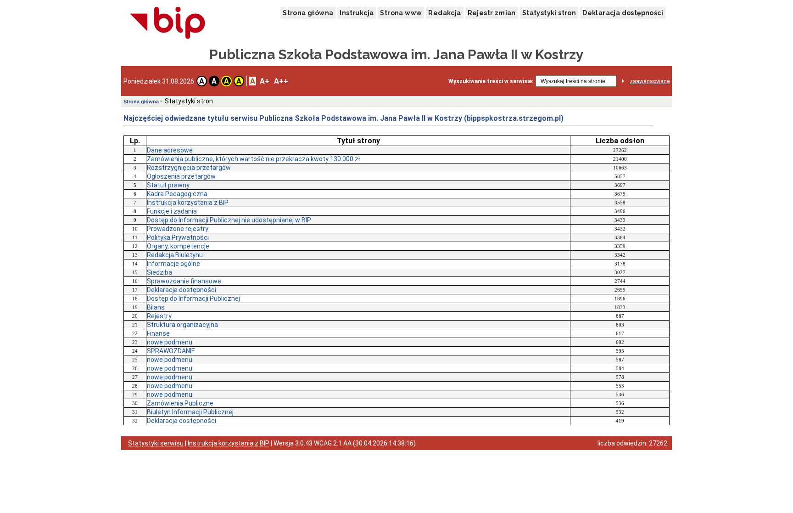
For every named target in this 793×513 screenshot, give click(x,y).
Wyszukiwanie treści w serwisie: (490, 81)
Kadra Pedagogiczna (177, 193)
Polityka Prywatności (178, 237)
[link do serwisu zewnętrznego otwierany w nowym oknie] (168, 23)
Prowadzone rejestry (177, 228)
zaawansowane (650, 81)
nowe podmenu (169, 342)
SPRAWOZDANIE (171, 351)
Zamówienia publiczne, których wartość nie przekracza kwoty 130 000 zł (253, 159)
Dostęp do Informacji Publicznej (193, 298)
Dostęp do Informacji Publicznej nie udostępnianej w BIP (229, 220)
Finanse (158, 333)
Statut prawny (168, 185)
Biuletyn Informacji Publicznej (190, 412)
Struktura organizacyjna (182, 324)
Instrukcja (357, 13)
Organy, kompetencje (178, 246)
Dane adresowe (170, 150)
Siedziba (159, 272)
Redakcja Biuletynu (175, 255)
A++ (281, 81)
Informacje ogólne (173, 263)
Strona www (401, 13)
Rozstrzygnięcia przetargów (189, 167)
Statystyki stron (549, 13)
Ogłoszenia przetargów (181, 176)
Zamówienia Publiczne (180, 403)
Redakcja (444, 13)
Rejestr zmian (492, 13)
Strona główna (308, 13)
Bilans (156, 307)
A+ (264, 81)
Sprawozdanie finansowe (184, 281)
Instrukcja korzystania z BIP (188, 202)
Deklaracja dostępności (622, 13)
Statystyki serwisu (156, 443)
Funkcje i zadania (172, 211)
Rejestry (159, 316)
